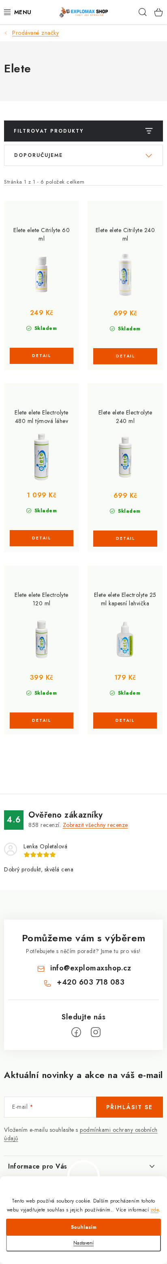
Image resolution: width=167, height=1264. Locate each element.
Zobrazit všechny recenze (95, 825)
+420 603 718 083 (90, 982)
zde (155, 1209)
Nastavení (83, 1243)
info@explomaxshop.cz (90, 968)
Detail (41, 356)
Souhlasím (83, 1227)
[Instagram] (96, 1032)
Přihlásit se (129, 1107)
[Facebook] (76, 1032)
